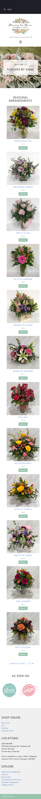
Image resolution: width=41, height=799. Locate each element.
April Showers (23, 601)
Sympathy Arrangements (10, 782)
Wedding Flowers (8, 785)
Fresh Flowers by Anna (20, 25)
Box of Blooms (23, 647)
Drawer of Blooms (23, 325)
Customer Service (8, 731)
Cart (3, 725)
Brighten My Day (23, 141)
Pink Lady (23, 417)
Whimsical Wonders (23, 371)
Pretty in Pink (23, 233)
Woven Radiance (23, 463)
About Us (5, 774)
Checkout (5, 728)
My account (6, 723)
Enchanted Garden (23, 187)
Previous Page (16, 663)
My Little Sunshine (23, 279)
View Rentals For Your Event (12, 780)
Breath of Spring (23, 555)
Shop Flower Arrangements (11, 772)
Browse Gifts (6, 777)
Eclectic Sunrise (23, 509)
